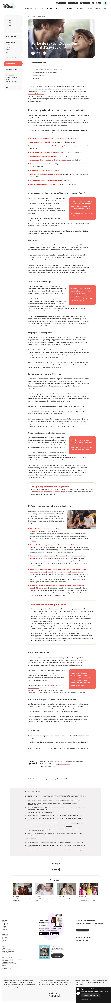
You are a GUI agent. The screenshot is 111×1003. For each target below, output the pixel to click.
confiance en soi (33, 688)
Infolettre (74, 3)
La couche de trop (7, 957)
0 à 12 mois (39, 8)
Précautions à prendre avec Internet (45, 72)
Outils (3, 946)
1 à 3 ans (49, 8)
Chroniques (5, 935)
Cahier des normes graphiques (10, 967)
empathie (47, 717)
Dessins (8, 49)
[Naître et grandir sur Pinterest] (83, 940)
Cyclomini (5, 953)
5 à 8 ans (69, 8)
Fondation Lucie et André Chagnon (13, 988)
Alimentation (10, 75)
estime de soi (52, 685)
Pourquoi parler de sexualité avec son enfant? (48, 66)
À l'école (8, 31)
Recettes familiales (11, 82)
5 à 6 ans (8, 20)
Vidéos (105, 8)
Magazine (5, 939)
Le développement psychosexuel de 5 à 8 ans (48, 492)
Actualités (80, 8)
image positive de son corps (67, 138)
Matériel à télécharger (8, 949)
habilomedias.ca (77, 815)
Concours (86, 3)
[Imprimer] (59, 869)
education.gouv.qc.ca (33, 820)
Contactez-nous (6, 968)
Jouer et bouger (11, 36)
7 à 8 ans (8, 25)
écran (34, 541)
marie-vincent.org (47, 812)
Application (62, 3)
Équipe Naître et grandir (63, 764)
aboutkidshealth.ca (75, 800)
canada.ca (44, 809)
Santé (8, 87)
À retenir (36, 78)
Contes (8, 47)
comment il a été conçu (36, 94)
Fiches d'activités (11, 42)
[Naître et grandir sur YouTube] (87, 940)
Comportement (11, 58)
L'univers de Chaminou (8, 951)
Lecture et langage (12, 69)
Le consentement (39, 75)
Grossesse (28, 8)
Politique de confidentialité (9, 963)
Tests (3, 948)
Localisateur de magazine (57, 955)
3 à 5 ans (59, 8)
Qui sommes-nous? (7, 960)
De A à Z (4, 920)
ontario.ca (69, 826)
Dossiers (89, 8)
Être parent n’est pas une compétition (12, 959)
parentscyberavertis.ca (38, 830)
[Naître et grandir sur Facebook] (80, 940)
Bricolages (9, 45)
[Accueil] (10, 6)
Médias (4, 965)
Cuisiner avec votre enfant (11, 78)
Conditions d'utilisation (8, 962)
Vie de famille (41, 16)
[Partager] (52, 869)
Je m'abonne (82, 930)
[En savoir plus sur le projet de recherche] (78, 993)
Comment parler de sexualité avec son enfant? (48, 69)
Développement (11, 18)
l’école (60, 396)
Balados (97, 8)
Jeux (7, 52)
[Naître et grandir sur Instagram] (77, 940)
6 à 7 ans (8, 23)
